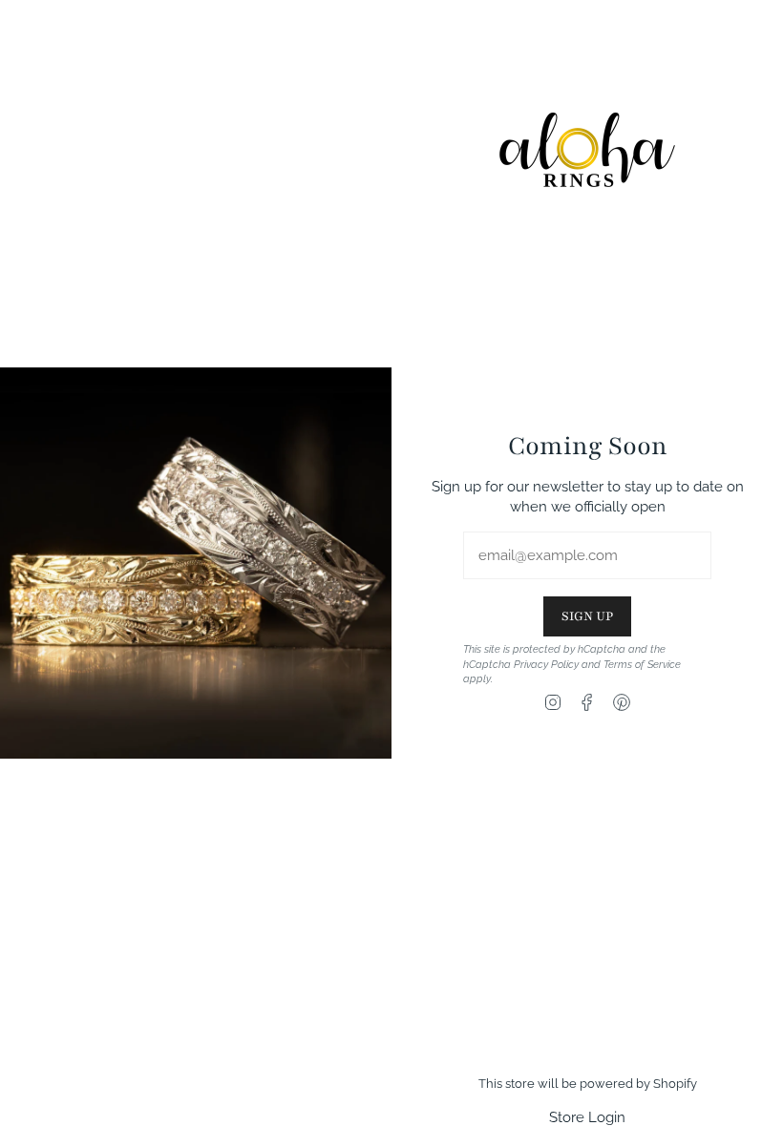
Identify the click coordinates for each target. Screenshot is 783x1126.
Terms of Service (642, 664)
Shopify (675, 1083)
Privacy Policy (546, 664)
